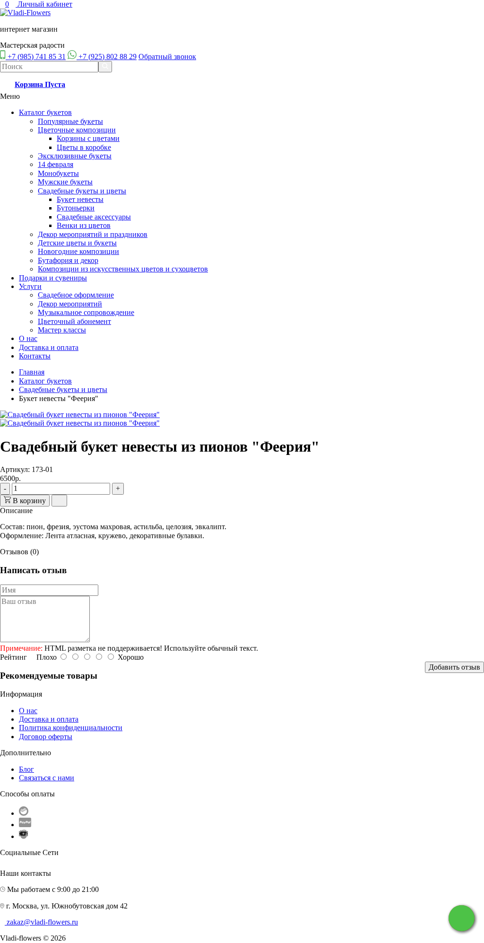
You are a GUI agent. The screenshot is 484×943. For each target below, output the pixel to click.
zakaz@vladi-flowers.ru (42, 922)
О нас (28, 338)
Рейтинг (13, 657)
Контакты (35, 356)
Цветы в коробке (84, 147)
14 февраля (55, 164)
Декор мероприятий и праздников (92, 234)
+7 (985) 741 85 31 (37, 56)
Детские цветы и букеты (77, 243)
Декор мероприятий (70, 304)
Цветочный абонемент (74, 321)
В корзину (28, 501)
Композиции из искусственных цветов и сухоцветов (123, 269)
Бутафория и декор (68, 260)
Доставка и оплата (48, 347)
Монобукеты (58, 173)
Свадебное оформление (76, 295)
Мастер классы (62, 330)
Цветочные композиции (77, 130)
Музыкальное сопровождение (86, 312)
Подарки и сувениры (53, 278)
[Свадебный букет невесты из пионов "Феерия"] (80, 414)
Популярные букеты (70, 121)
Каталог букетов (45, 112)
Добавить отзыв (454, 667)
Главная (31, 372)
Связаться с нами (46, 778)
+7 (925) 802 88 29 (107, 56)
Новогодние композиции (78, 251)
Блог (26, 769)
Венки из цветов (84, 225)
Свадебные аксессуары (94, 217)
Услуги (30, 286)
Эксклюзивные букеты (75, 156)
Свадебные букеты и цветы (82, 191)
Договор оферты (45, 737)
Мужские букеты (65, 182)
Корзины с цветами (88, 138)
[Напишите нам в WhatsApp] (462, 918)
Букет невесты (80, 199)
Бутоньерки (76, 208)
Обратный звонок (167, 56)
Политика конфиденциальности (70, 728)
